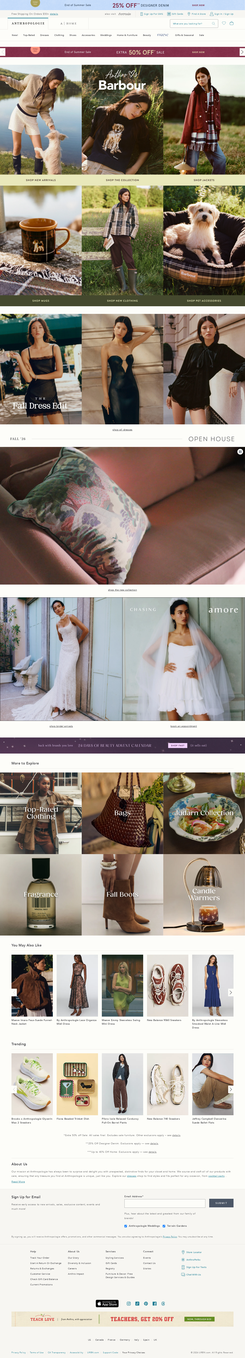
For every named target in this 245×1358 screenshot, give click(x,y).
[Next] (241, 52)
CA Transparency (57, 1352)
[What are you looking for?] (213, 23)
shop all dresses (122, 429)
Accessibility (76, 1352)
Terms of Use (36, 1352)
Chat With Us (193, 1274)
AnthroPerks (193, 1259)
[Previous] (3, 52)
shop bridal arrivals (61, 726)
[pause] (240, 452)
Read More (18, 1181)
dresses (131, 1176)
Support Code (110, 1352)
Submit (221, 1203)
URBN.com (93, 1352)
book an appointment (184, 726)
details (54, 13)
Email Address (133, 1196)
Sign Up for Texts (196, 1267)
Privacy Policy (170, 1236)
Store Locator (194, 1252)
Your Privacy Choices (133, 1352)
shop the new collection (122, 589)
